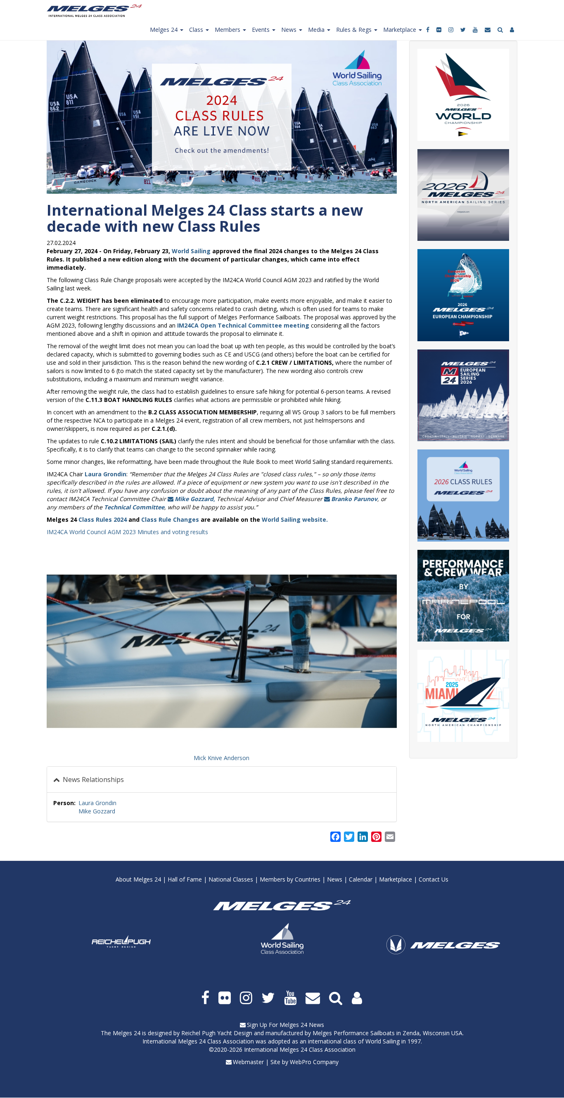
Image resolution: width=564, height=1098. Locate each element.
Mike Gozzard (96, 811)
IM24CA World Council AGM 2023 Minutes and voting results (127, 532)
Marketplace (395, 879)
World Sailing (191, 251)
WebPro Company (314, 1062)
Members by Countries (290, 879)
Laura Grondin (97, 803)
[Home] (97, 10)
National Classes (231, 879)
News (334, 879)
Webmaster (248, 1062)
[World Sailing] (282, 938)
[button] (222, 651)
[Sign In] (512, 29)
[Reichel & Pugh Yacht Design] (121, 941)
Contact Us (433, 879)
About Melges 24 (138, 879)
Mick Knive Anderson (221, 758)
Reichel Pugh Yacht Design (216, 1033)
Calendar (360, 879)
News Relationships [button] (92, 779)
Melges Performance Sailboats (354, 1033)
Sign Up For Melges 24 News (285, 1025)
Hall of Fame (185, 879)
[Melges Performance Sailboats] (443, 956)
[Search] (500, 29)
